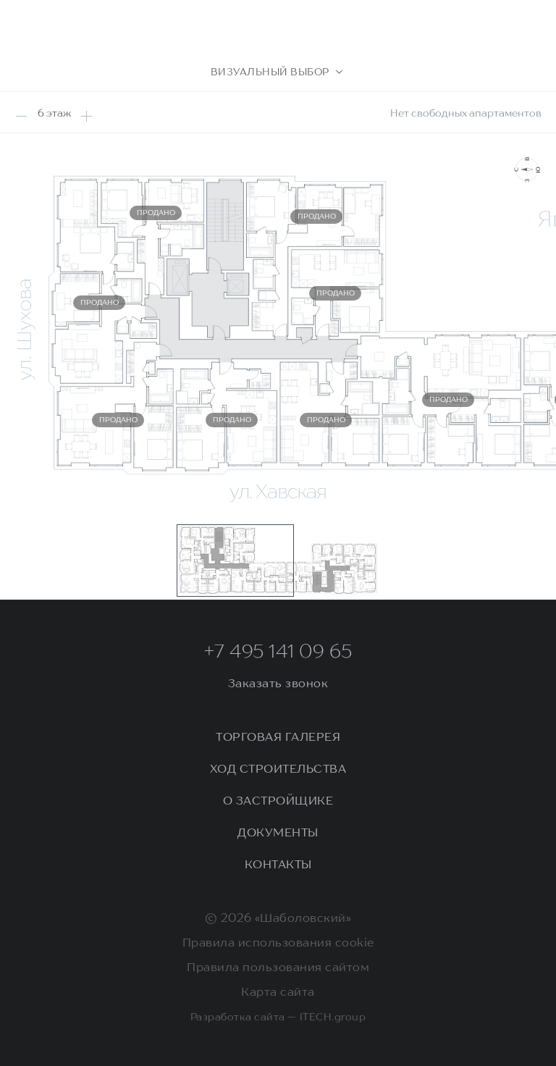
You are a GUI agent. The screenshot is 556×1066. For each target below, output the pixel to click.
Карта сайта (278, 993)
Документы (278, 833)
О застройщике (278, 801)
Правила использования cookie (278, 943)
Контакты (278, 865)
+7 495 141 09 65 (278, 652)
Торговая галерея (278, 738)
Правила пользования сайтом (278, 968)
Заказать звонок (278, 684)
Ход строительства (278, 770)
